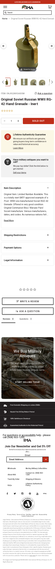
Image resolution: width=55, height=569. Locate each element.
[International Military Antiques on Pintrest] (30, 494)
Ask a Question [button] (29, 311)
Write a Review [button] (29, 301)
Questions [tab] (23, 319)
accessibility (29, 435)
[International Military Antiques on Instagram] (23, 494)
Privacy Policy (11, 514)
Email (27, 455)
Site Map (28, 514)
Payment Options (13, 247)
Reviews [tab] (6, 319)
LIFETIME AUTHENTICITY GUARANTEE (27, 2)
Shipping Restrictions (15, 235)
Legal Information (13, 260)
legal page (32, 555)
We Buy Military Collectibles (36, 468)
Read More (9, 221)
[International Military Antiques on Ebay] (46, 494)
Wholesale (12, 468)
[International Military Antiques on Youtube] (38, 494)
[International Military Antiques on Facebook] (7, 494)
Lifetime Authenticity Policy (34, 484)
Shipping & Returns (33, 479)
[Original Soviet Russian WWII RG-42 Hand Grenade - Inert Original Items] (6, 82)
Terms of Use (21, 514)
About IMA (12, 475)
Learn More (18, 148)
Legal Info (35, 514)
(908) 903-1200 (15, 437)
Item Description (12, 188)
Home (4, 18)
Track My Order (13, 479)
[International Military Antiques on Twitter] (15, 494)
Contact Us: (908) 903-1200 (34, 474)
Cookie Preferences (28, 516)
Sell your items (19, 173)
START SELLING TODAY (27, 382)
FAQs (10, 485)
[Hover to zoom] (27, 47)
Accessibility (43, 514)
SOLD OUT (38, 121)
